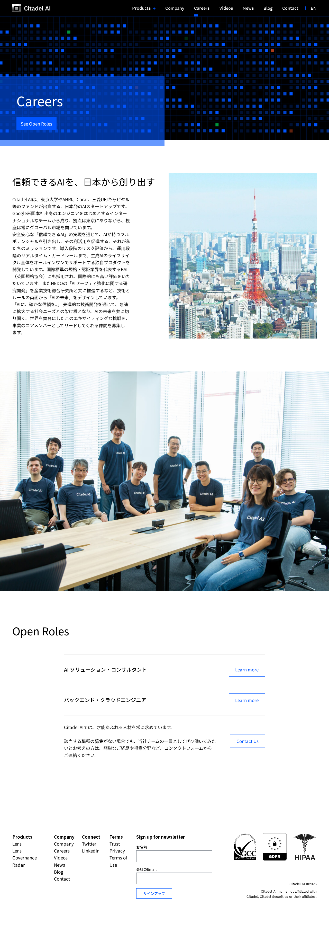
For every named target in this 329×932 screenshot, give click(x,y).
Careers (62, 850)
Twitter (89, 843)
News (59, 865)
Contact (62, 878)
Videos (61, 857)
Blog (58, 871)
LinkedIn (90, 850)
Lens (17, 843)
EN (314, 8)
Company (64, 843)
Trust (114, 843)
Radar (18, 865)
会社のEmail (146, 869)
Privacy (117, 850)
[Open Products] (154, 8)
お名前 (141, 847)
